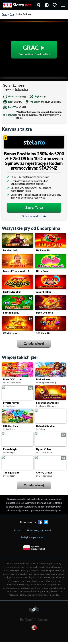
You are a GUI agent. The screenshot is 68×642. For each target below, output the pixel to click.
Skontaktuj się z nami (39, 530)
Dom (4, 14)
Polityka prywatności (32, 537)
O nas (17, 530)
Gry (12, 14)
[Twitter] (46, 523)
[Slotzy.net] (17, 5)
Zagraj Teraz (34, 207)
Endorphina (21, 89)
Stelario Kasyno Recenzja (34, 216)
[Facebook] (40, 523)
